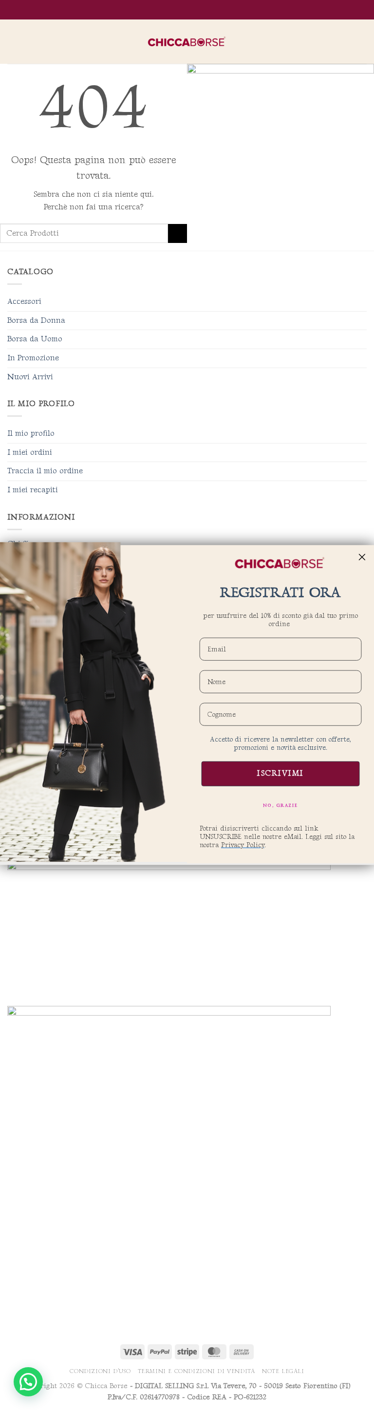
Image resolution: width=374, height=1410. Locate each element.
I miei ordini (29, 452)
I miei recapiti (32, 490)
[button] (13, 42)
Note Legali (283, 1371)
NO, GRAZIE (280, 805)
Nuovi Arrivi (30, 377)
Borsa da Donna (36, 320)
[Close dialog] (362, 557)
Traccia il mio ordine (45, 471)
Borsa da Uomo (34, 339)
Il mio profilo (31, 433)
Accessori (24, 301)
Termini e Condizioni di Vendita (196, 1371)
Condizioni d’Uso (100, 1371)
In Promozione (33, 358)
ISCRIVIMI (280, 774)
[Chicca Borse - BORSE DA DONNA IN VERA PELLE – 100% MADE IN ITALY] (187, 41)
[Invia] (177, 233)
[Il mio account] (345, 42)
